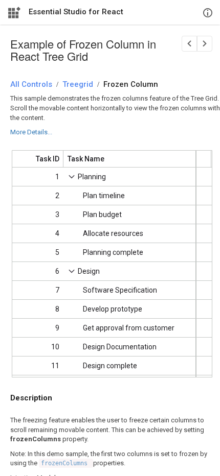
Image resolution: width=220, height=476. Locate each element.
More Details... (31, 132)
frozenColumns (66, 463)
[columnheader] (37, 159)
